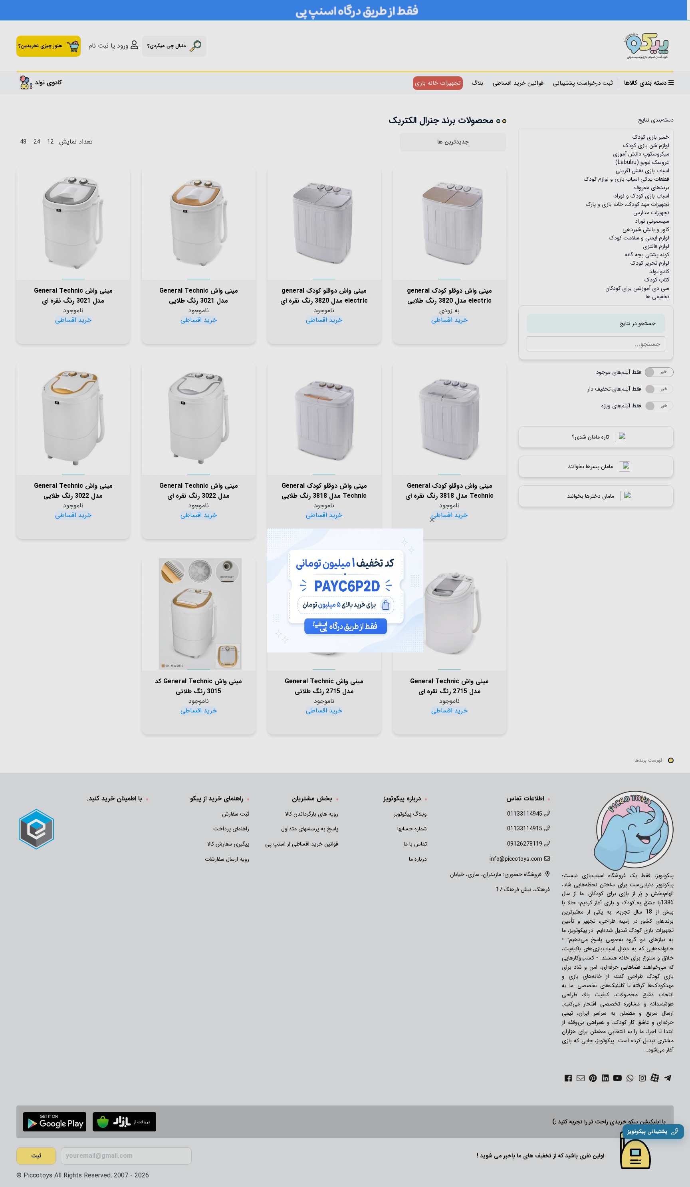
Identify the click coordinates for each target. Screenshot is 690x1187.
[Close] (432, 520)
